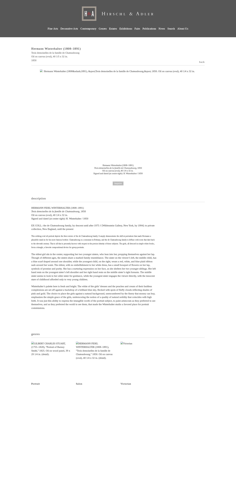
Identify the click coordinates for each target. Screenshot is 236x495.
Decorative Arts (69, 28)
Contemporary (88, 28)
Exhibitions (125, 28)
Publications (149, 28)
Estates (113, 28)
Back (202, 62)
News (162, 28)
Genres (103, 28)
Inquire (118, 183)
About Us (182, 28)
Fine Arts (53, 28)
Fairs (137, 28)
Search (171, 28)
